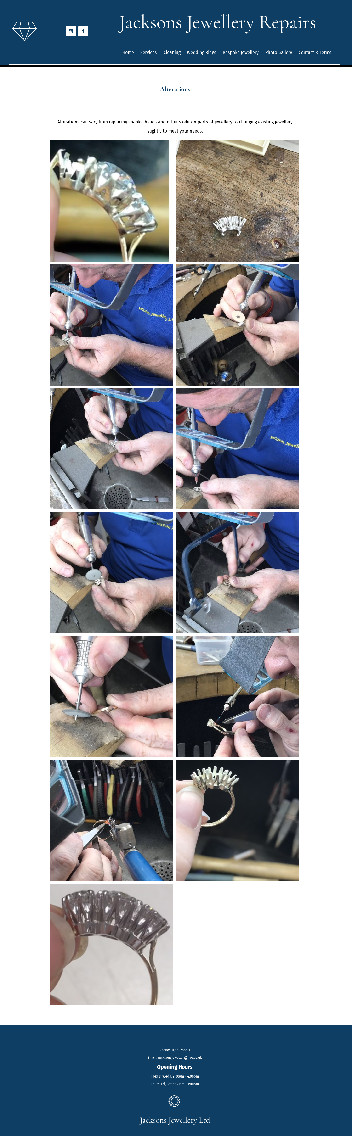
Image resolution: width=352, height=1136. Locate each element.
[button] (111, 201)
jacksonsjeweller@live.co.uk (180, 1057)
